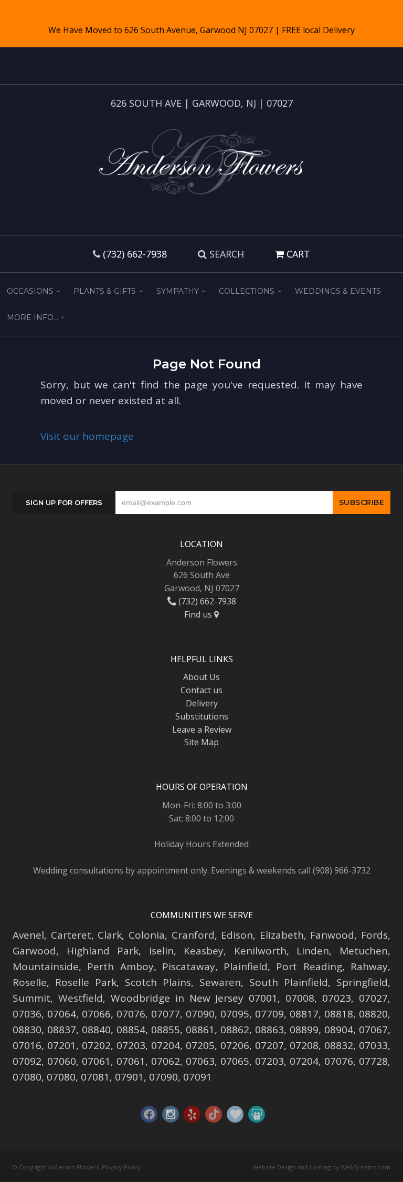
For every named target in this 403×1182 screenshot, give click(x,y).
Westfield (80, 998)
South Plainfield (288, 982)
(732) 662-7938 (135, 254)
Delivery (202, 703)
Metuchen (364, 951)
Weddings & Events (338, 291)
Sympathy (177, 291)
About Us (201, 677)
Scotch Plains (158, 982)
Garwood (34, 951)
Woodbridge (140, 998)
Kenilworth (260, 951)
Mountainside (46, 966)
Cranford (193, 935)
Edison (237, 935)
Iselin (161, 951)
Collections (246, 291)
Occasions (30, 291)
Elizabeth (282, 935)
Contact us (201, 690)
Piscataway (188, 966)
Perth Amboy (120, 966)
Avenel (28, 935)
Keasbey (204, 951)
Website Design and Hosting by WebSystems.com (321, 1167)
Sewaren (220, 982)
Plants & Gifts (104, 291)
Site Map (201, 742)
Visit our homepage (87, 436)
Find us (199, 614)
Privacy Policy (121, 1167)
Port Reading (309, 966)
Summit (31, 998)
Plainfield (246, 966)
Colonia (147, 935)
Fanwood (332, 935)
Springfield (362, 982)
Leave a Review (201, 729)
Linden (312, 951)
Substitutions (201, 716)
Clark (110, 935)
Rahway (369, 966)
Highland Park (103, 951)
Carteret (71, 935)
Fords (374, 935)
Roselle (30, 982)
